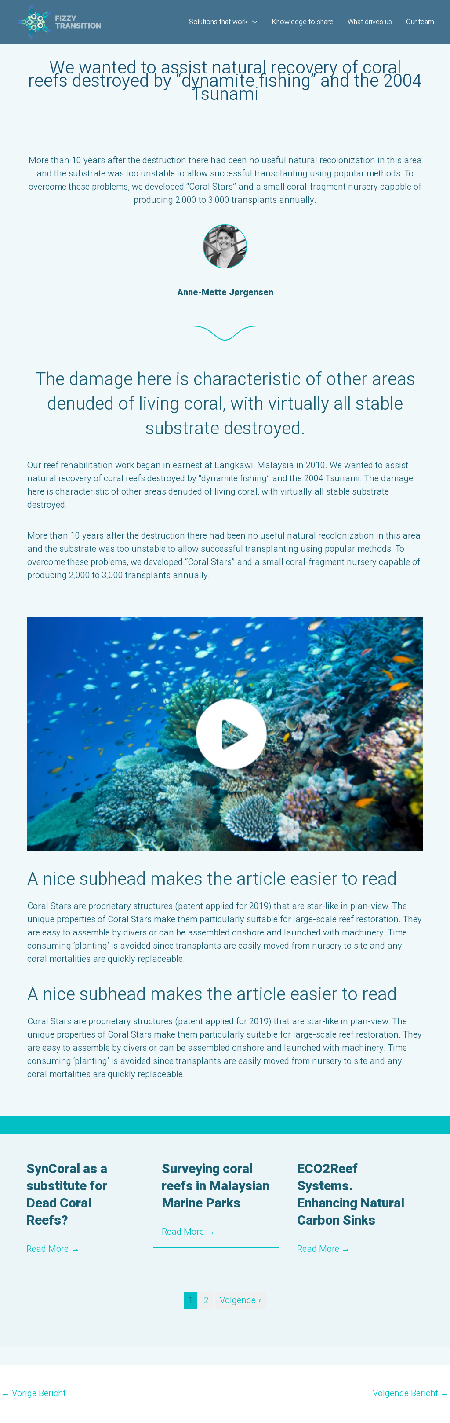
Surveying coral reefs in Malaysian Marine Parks (215, 1186)
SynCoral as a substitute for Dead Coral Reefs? (66, 1194)
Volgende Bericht (411, 1393)
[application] (253, 22)
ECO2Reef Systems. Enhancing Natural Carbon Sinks (350, 1194)
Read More (53, 1249)
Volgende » (241, 1300)
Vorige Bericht (33, 1393)
